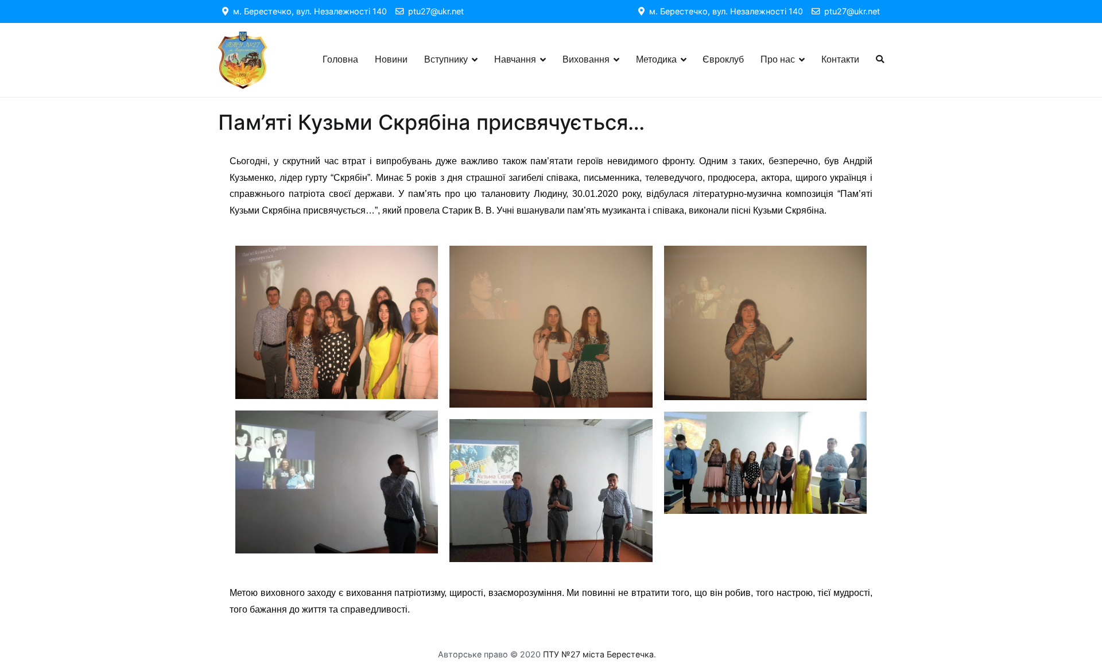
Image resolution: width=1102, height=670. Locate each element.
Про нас (777, 59)
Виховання (586, 59)
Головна (340, 59)
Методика (656, 59)
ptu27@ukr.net (433, 11)
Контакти (840, 59)
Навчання (515, 59)
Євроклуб (723, 59)
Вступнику (446, 59)
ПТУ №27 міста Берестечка (598, 654)
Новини (391, 59)
